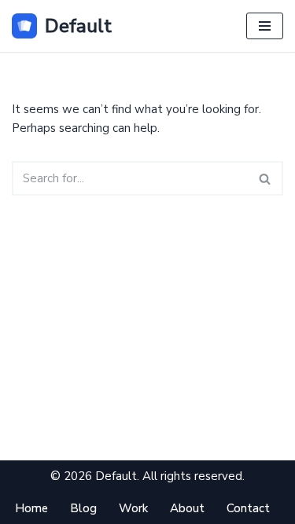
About (187, 508)
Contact (248, 508)
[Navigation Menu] (264, 26)
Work (133, 508)
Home (31, 508)
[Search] (265, 178)
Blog (83, 508)
